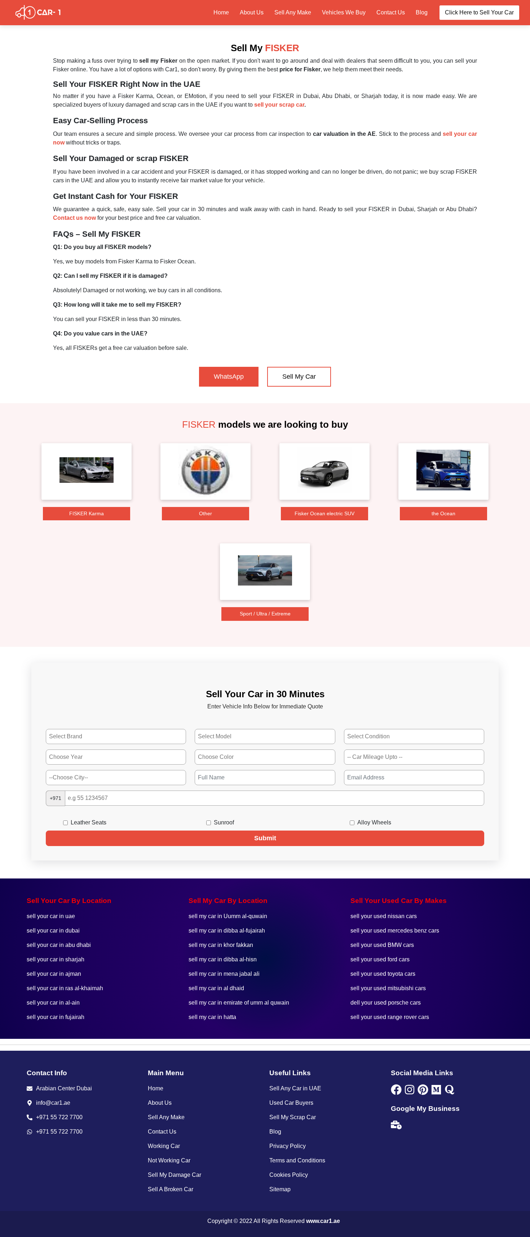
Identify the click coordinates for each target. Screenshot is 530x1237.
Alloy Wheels (374, 822)
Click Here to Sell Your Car (479, 12)
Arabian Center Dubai (64, 1088)
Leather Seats (88, 822)
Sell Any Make (292, 12)
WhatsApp (229, 376)
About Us (252, 12)
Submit (265, 838)
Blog (422, 12)
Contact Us (390, 12)
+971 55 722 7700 (59, 1117)
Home (221, 12)
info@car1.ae (53, 1103)
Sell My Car (299, 376)
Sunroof (224, 822)
